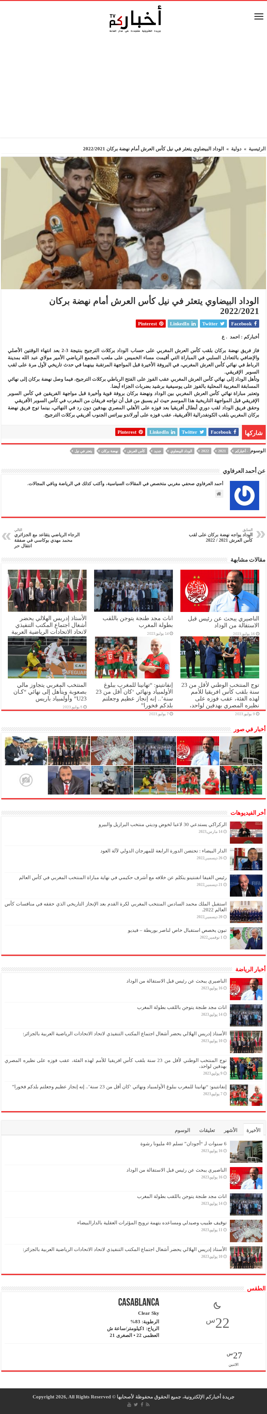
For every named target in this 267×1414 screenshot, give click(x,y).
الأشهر (230, 1130)
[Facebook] (142, 1404)
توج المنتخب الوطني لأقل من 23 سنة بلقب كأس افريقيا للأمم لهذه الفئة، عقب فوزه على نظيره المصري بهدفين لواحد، (220, 695)
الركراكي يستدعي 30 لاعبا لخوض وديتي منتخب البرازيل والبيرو (163, 824)
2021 (222, 451)
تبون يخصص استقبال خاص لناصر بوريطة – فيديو (177, 930)
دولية (236, 148)
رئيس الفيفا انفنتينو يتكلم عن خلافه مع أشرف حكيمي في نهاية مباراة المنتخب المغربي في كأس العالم (123, 877)
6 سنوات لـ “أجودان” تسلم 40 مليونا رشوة (183, 1143)
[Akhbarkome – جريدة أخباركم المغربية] (135, 18)
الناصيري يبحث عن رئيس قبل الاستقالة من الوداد (223, 622)
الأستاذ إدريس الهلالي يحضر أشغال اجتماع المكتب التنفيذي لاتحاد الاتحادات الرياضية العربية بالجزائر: (49, 628)
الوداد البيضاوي (181, 451)
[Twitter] (136, 1404)
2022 (205, 451)
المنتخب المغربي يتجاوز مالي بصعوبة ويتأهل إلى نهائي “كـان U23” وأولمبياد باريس (50, 692)
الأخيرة (253, 1130)
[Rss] (147, 1404)
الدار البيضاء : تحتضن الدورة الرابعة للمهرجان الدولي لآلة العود (163, 850)
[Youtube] (129, 1404)
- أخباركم (241, 451)
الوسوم (182, 1130)
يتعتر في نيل (83, 451)
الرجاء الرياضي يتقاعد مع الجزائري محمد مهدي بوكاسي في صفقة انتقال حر (47, 538)
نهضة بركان (109, 451)
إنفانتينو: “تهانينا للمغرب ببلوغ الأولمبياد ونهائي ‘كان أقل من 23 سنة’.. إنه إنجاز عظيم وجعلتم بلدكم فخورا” (134, 695)
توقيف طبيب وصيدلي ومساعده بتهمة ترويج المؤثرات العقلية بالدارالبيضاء (152, 1222)
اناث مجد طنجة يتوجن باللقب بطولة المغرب (182, 1007)
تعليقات (207, 1130)
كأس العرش (136, 451)
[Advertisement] (135, 87)
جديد (157, 451)
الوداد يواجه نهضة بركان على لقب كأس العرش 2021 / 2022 (221, 535)
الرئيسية (257, 148)
